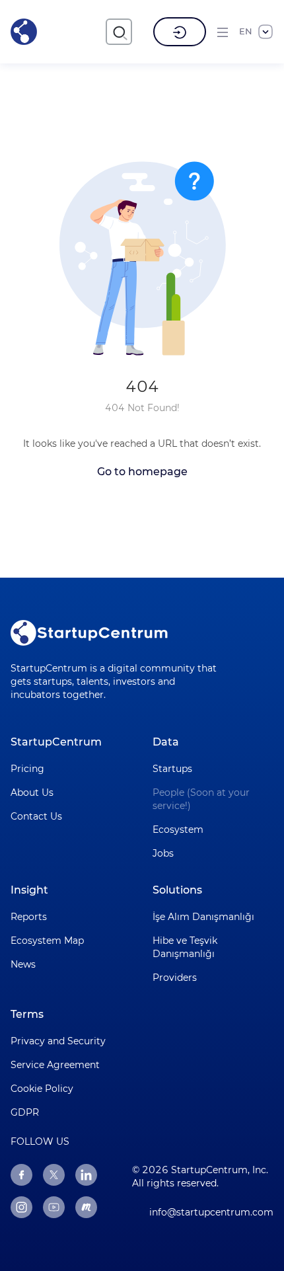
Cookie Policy (42, 1089)
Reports (29, 917)
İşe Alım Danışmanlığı (203, 917)
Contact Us (36, 816)
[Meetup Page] (86, 1207)
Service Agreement (55, 1065)
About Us (32, 792)
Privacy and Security (58, 1041)
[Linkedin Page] (86, 1175)
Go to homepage (142, 471)
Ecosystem (178, 829)
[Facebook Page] (21, 1175)
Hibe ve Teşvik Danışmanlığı (185, 947)
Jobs (163, 853)
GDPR (25, 1112)
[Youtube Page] (54, 1207)
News (23, 964)
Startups (172, 769)
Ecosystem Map (47, 940)
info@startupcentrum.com (211, 1212)
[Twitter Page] (54, 1175)
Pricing (27, 769)
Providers (175, 977)
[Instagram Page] (21, 1207)
